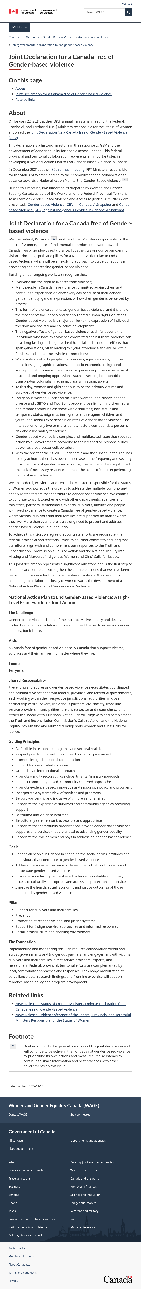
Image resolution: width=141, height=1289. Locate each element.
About (20, 88)
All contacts (16, 1140)
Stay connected (80, 1114)
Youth (74, 1219)
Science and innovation (85, 1195)
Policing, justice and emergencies (92, 1162)
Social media (17, 1248)
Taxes (12, 1211)
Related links (25, 99)
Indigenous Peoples (83, 1203)
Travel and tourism (21, 1178)
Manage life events (82, 1227)
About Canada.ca (20, 1264)
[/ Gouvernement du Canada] (33, 11)
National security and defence (28, 1227)
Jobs (11, 1162)
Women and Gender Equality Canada (50, 37)
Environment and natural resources (32, 1219)
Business (14, 1187)
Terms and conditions (23, 1272)
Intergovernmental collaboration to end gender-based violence (53, 45)
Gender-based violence (93, 37)
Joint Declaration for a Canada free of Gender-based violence (63, 94)
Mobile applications (21, 1256)
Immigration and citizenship (27, 1170)
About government (21, 1149)
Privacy (13, 1281)
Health (13, 1203)
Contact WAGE (18, 1114)
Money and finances (83, 1187)
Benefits (14, 1195)
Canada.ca (15, 37)
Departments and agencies (88, 1140)
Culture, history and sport (25, 1235)
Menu (17, 27)
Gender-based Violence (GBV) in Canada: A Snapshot (69, 204)
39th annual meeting (68, 169)
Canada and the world (84, 1178)
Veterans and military (84, 1211)
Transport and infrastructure (89, 1170)
